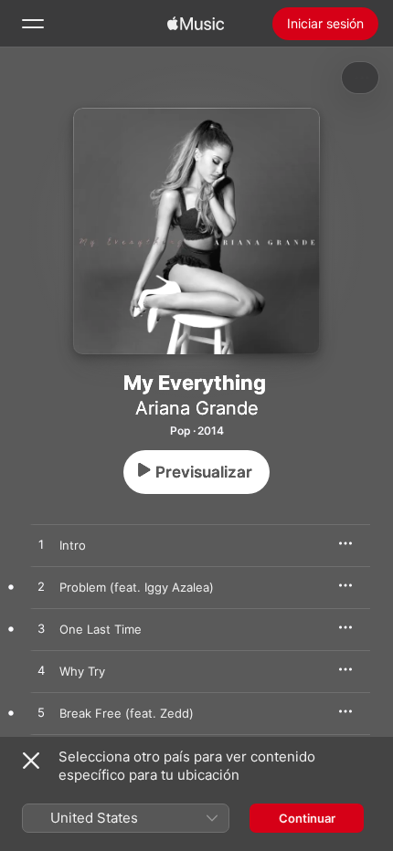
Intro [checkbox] (72, 545)
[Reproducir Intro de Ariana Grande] (41, 545)
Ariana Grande (197, 408)
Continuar (307, 818)
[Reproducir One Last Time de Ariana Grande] (41, 629)
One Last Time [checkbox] (100, 629)
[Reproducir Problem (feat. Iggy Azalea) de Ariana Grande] (41, 587)
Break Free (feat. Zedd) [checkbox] (126, 713)
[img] (195, 24)
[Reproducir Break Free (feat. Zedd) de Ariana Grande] (41, 713)
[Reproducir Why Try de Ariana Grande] (41, 671)
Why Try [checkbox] (82, 671)
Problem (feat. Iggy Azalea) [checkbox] (136, 587)
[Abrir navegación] (33, 24)
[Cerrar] (31, 760)
